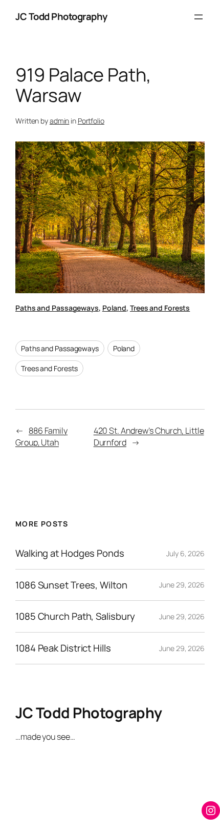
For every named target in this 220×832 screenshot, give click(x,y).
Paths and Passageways (57, 308)
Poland (114, 308)
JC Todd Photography (61, 16)
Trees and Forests (160, 308)
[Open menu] (198, 17)
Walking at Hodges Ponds (69, 553)
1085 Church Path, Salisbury (75, 616)
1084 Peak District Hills (63, 648)
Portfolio (91, 121)
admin (60, 121)
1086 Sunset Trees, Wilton (71, 585)
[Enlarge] (191, 155)
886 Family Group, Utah (41, 436)
